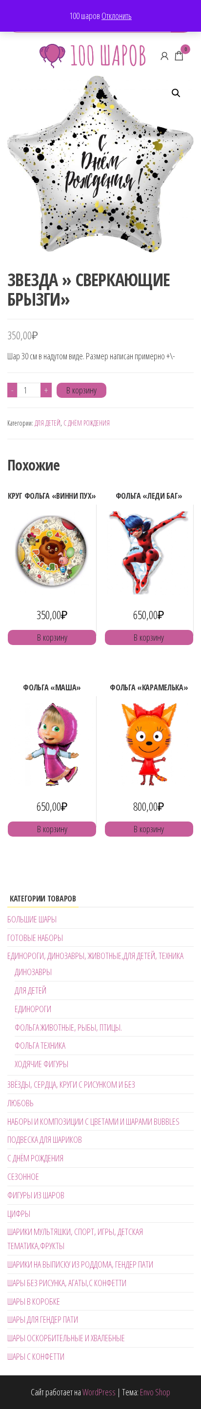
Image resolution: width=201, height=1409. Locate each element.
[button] (176, 93)
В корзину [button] (52, 637)
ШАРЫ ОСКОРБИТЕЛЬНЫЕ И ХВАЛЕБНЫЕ (66, 1338)
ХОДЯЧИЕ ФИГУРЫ (41, 1064)
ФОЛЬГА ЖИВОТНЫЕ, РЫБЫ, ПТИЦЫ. (68, 1027)
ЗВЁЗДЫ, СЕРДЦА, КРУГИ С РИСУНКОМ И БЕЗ (71, 1084)
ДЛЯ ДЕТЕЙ (47, 423)
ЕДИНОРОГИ (33, 1009)
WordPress (99, 1392)
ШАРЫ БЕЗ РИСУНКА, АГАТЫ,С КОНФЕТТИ (66, 1283)
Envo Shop (155, 1392)
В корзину (81, 390)
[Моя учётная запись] (164, 55)
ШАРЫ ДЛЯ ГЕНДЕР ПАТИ (42, 1319)
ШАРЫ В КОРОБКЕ (33, 1301)
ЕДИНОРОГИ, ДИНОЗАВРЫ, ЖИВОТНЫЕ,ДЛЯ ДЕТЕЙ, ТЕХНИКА (95, 955)
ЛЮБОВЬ (20, 1103)
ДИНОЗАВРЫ (33, 972)
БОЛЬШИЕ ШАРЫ (32, 919)
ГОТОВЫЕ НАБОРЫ (35, 937)
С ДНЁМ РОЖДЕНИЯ (86, 423)
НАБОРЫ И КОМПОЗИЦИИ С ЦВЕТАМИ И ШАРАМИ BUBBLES (93, 1121)
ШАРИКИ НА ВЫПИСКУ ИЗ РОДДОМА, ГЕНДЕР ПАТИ (80, 1264)
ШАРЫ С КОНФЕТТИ (35, 1356)
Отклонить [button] (116, 15)
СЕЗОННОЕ (23, 1176)
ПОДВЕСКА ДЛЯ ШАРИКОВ (44, 1139)
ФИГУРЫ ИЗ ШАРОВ (35, 1195)
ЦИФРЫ (18, 1213)
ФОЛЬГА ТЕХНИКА (40, 1045)
